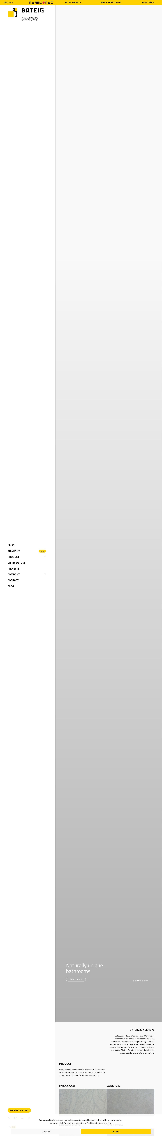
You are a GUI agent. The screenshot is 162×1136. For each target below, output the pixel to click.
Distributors (16, 563)
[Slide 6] (145, 980)
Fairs (11, 545)
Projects (13, 569)
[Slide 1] (133, 980)
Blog (11, 586)
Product (13, 557)
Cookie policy (105, 1123)
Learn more (76, 979)
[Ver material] (83, 1102)
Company (14, 574)
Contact (13, 580)
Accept (116, 1131)
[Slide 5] (142, 980)
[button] (45, 557)
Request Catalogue (19, 1110)
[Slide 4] (140, 980)
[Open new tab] (41, 2)
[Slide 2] (136, 980)
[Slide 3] (138, 980)
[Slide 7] (147, 980)
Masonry (14, 551)
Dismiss (46, 1131)
